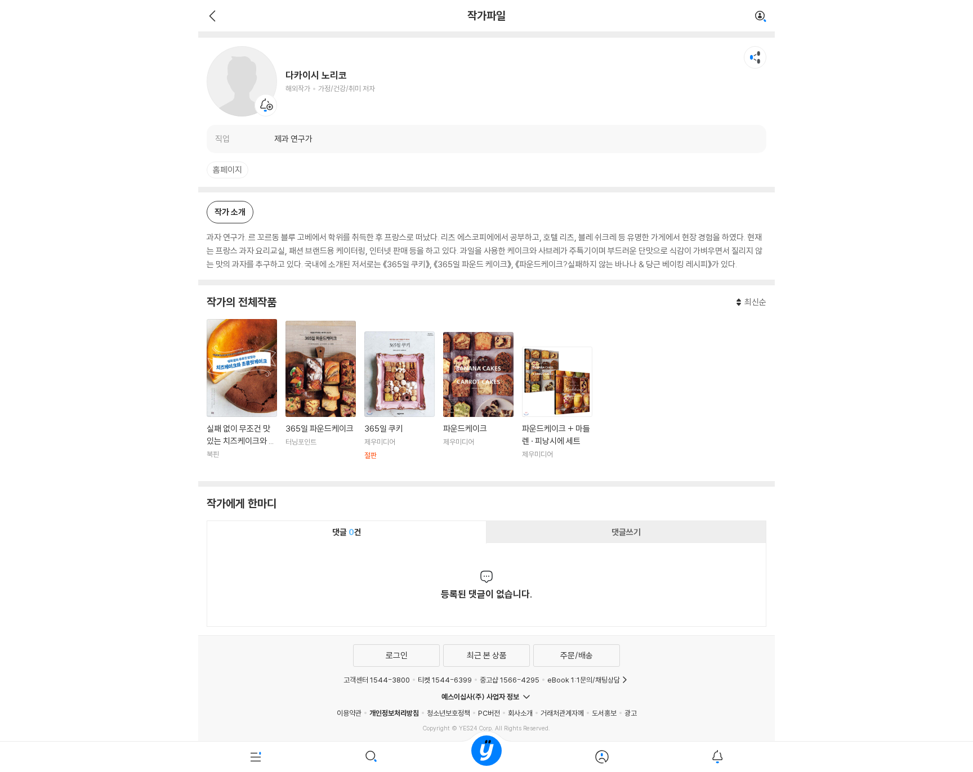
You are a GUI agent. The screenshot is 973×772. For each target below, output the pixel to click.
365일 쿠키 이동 (399, 402)
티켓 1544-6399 (445, 679)
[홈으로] (486, 757)
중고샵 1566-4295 (509, 679)
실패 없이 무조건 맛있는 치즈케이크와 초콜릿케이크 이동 (242, 396)
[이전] (211, 16)
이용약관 (349, 712)
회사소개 (520, 712)
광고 (630, 712)
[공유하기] (755, 57)
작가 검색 (761, 17)
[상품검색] (371, 757)
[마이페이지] (601, 757)
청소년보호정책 (448, 712)
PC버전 (489, 712)
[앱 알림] (717, 757)
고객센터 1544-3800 (376, 679)
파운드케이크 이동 (478, 402)
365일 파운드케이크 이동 (320, 397)
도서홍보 (604, 712)
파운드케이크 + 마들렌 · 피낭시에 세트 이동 (557, 410)
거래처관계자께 (562, 712)
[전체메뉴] (256, 757)
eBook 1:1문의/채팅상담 (583, 679)
